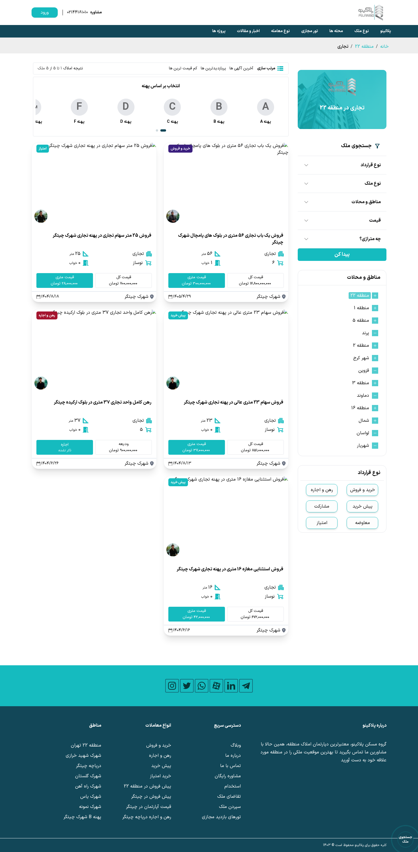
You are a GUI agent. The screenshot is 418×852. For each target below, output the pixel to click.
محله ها (336, 31)
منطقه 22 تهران (86, 745)
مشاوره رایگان (228, 776)
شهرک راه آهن (88, 786)
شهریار (363, 445)
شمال (364, 420)
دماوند (363, 395)
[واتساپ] (201, 686)
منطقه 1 (361, 308)
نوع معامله (280, 31)
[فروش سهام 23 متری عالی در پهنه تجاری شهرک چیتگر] (226, 350)
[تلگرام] (246, 686)
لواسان (363, 433)
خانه (384, 46)
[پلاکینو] (370, 12)
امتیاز (43, 148)
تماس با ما (230, 765)
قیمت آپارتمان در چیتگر (148, 806)
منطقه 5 (361, 320)
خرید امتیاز (160, 776)
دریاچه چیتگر (88, 765)
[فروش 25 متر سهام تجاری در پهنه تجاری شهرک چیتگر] (94, 183)
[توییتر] (187, 686)
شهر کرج (361, 358)
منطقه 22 (364, 46)
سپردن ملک (230, 806)
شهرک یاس (90, 796)
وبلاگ (236, 745)
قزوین (363, 370)
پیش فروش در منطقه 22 (147, 786)
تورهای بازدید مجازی (221, 817)
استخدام (232, 786)
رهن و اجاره (47, 315)
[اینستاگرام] (172, 686)
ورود (45, 12)
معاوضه (362, 522)
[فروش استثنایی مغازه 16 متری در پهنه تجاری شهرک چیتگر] (226, 517)
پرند (365, 333)
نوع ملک (361, 31)
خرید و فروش (180, 148)
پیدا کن (342, 254)
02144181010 (77, 12)
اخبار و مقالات (248, 31)
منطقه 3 (360, 383)
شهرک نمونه (90, 806)
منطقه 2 (361, 345)
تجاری (270, 253)
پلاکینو (385, 31)
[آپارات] (216, 686)
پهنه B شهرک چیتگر (82, 817)
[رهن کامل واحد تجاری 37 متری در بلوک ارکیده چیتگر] (94, 350)
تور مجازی (309, 31)
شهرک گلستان (88, 776)
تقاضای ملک (229, 796)
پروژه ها (218, 31)
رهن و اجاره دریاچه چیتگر (146, 817)
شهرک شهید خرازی (83, 755)
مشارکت (321, 506)
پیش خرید (178, 315)
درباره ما (233, 755)
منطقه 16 (360, 408)
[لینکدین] (231, 686)
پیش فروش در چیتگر (151, 796)
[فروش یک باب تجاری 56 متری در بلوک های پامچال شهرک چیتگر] (226, 183)
